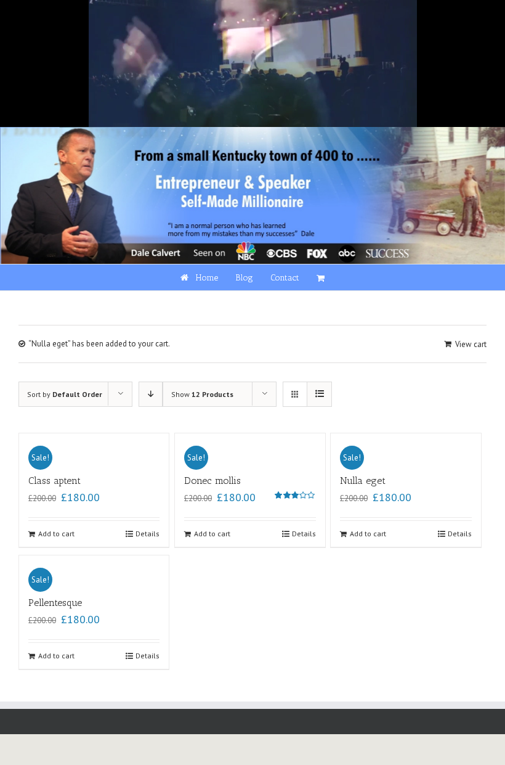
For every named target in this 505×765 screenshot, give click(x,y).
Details (147, 533)
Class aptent (54, 480)
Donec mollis (212, 480)
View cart (471, 344)
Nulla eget (363, 480)
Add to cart (56, 533)
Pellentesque (55, 602)
